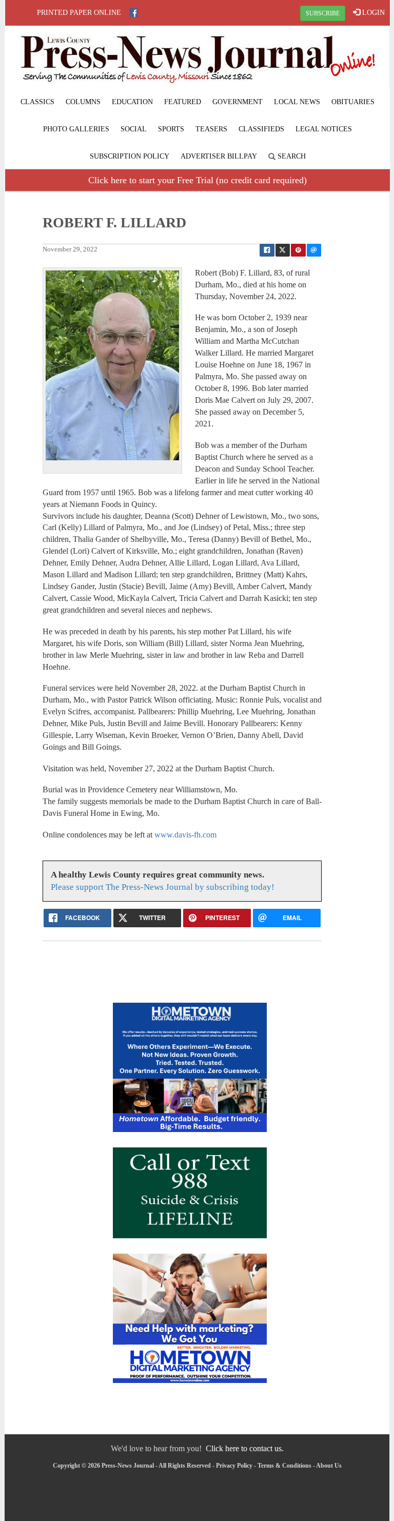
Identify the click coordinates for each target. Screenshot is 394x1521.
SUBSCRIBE (323, 13)
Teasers (211, 129)
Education (132, 102)
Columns (83, 102)
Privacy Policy (234, 1465)
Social (134, 129)
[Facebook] (133, 12)
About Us (329, 1465)
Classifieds (261, 129)
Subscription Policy (129, 156)
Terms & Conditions (284, 1465)
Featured (182, 102)
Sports (171, 129)
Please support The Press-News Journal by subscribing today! (162, 887)
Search (290, 156)
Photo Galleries (76, 129)
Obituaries (353, 102)
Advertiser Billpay (219, 156)
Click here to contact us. (245, 1448)
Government (237, 102)
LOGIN (372, 12)
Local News (297, 102)
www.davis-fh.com (185, 834)
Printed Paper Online (79, 12)
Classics (37, 102)
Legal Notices (324, 129)
